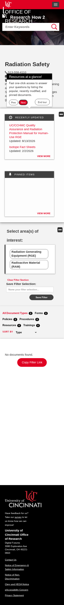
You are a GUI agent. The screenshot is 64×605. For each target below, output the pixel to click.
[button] (61, 114)
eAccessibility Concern (16, 589)
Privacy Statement (14, 595)
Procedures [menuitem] (29, 319)
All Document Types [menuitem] (16, 313)
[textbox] (23, 27)
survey (18, 517)
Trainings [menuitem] (31, 325)
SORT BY (7, 332)
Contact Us (10, 559)
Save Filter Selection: (21, 284)
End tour (42, 102)
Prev (13, 102)
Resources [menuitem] (11, 325)
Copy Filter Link (32, 362)
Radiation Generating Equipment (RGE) (26, 253)
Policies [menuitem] (9, 319)
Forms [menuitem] (40, 313)
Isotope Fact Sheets (22, 147)
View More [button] (43, 156)
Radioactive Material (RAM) (25, 264)
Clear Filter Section (18, 280)
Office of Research (18, 16)
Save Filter (41, 297)
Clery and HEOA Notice (17, 584)
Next (23, 102)
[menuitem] (30, 27)
